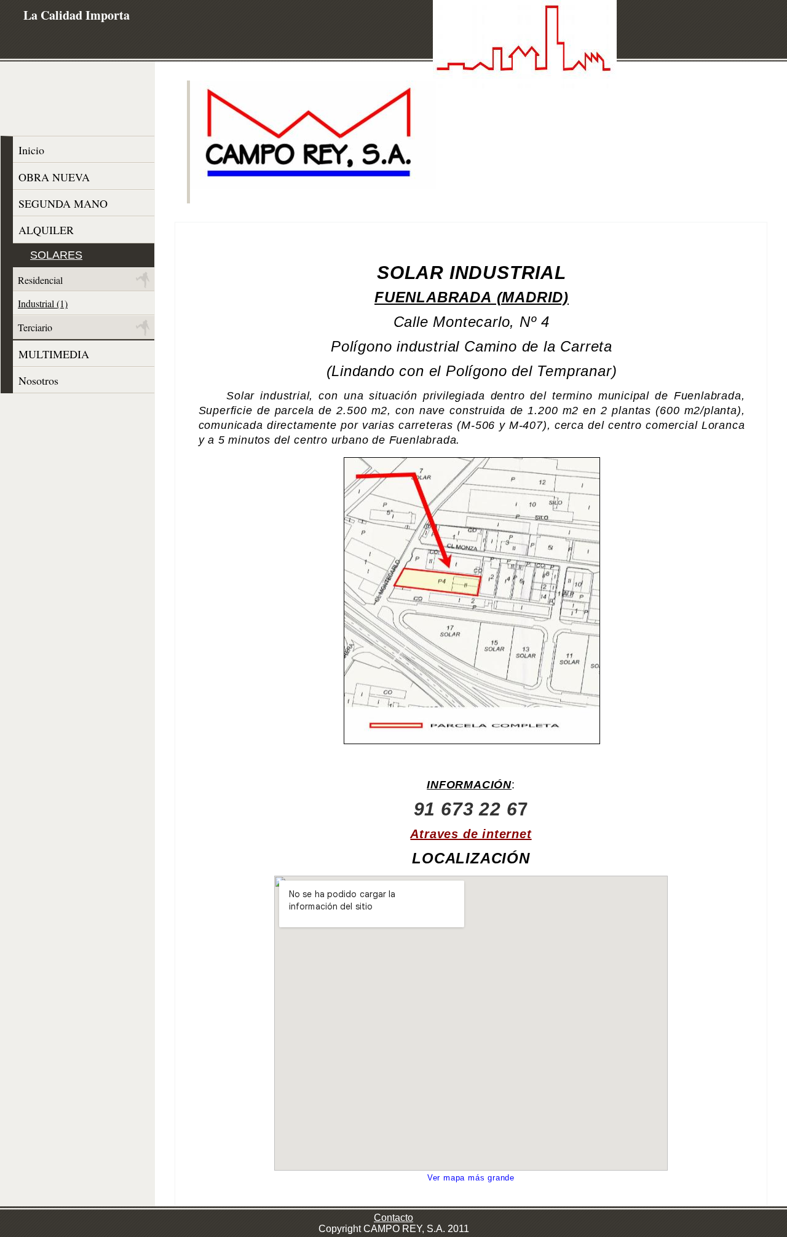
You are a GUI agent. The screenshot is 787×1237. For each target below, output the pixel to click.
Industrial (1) (43, 303)
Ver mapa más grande (471, 1177)
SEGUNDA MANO (63, 203)
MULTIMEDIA (53, 354)
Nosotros (38, 380)
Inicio (31, 150)
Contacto (393, 1217)
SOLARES (56, 255)
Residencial (40, 279)
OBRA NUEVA (54, 177)
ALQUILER (46, 229)
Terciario (35, 327)
